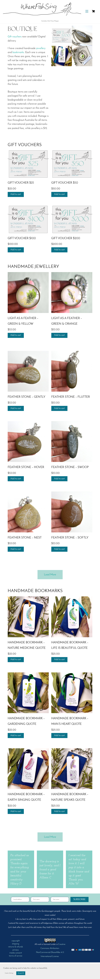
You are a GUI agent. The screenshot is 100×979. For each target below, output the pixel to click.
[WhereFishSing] (42, 17)
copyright (16, 941)
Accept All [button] (21, 973)
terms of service (15, 956)
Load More (50, 574)
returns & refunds (15, 947)
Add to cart (15, 194)
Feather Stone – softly (69, 537)
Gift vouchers (14, 36)
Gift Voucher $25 (21, 182)
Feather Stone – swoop (70, 467)
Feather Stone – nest (25, 537)
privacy (15, 950)
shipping (15, 944)
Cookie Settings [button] (9, 973)
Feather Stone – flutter (70, 396)
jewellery (40, 48)
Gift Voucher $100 (22, 238)
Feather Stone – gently (26, 396)
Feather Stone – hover (26, 467)
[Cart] (93, 11)
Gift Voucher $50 (64, 182)
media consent (15, 953)
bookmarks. (18, 52)
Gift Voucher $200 (65, 238)
